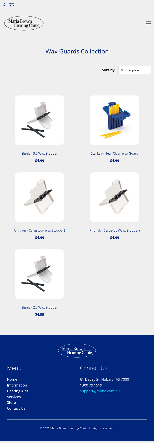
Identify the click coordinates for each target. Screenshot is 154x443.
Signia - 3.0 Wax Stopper (39, 153)
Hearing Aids (17, 391)
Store (11, 402)
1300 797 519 (91, 385)
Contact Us (16, 408)
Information (17, 385)
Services (14, 396)
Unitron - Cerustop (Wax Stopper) (39, 230)
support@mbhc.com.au (100, 391)
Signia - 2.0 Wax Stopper (39, 307)
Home (12, 379)
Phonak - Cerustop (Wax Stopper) (114, 230)
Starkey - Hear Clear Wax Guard (114, 153)
